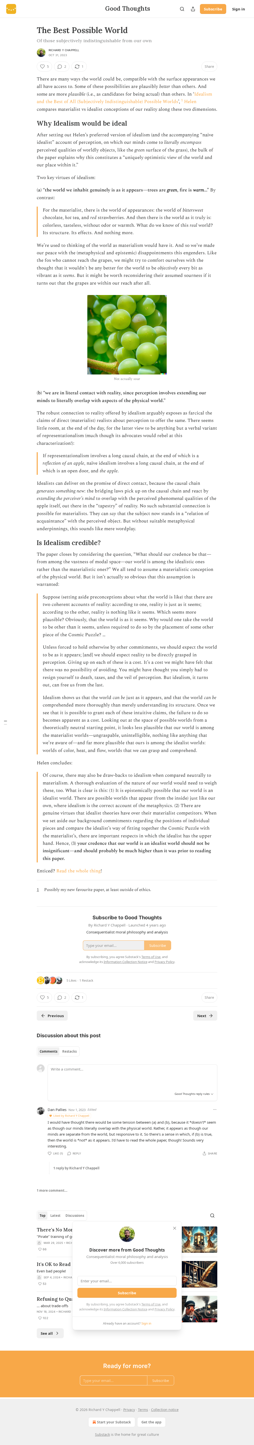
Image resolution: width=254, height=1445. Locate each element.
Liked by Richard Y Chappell (71, 1115)
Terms (143, 1409)
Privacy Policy (164, 1309)
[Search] (182, 9)
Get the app (151, 1422)
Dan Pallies (57, 1109)
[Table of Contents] (5, 722)
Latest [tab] (55, 1215)
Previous (56, 1015)
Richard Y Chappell (64, 50)
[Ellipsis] (215, 1109)
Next (201, 1015)
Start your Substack (114, 1422)
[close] (175, 1228)
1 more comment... (52, 1190)
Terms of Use (150, 1304)
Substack (102, 1434)
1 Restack (86, 980)
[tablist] (58, 1051)
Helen (190, 101)
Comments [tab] (48, 1051)
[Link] (30, 123)
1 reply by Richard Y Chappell (76, 1168)
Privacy (129, 1409)
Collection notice (165, 1409)
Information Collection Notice (125, 1309)
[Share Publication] (193, 9)
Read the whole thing (78, 871)
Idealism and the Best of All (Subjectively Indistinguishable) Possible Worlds (124, 98)
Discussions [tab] (74, 1215)
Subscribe (213, 8)
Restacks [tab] (69, 1051)
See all (47, 1333)
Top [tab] (42, 1215)
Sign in (238, 8)
